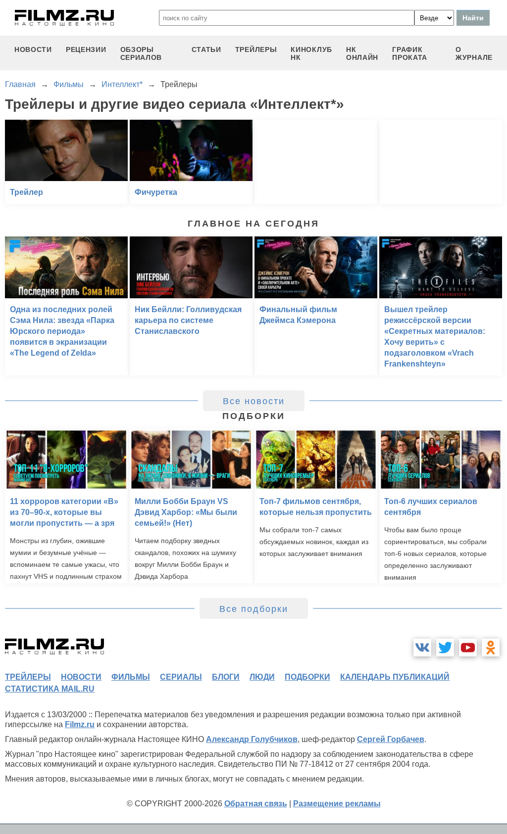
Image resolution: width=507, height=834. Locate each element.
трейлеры (256, 49)
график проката (409, 53)
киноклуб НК (311, 53)
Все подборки (253, 609)
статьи (206, 49)
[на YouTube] (468, 647)
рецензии (86, 49)
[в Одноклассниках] (491, 647)
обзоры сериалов (141, 53)
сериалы (181, 677)
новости (33, 49)
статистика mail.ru (50, 689)
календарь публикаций (395, 677)
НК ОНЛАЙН (362, 53)
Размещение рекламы (337, 803)
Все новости (254, 401)
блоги (226, 677)
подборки (307, 677)
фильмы (130, 677)
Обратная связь (255, 803)
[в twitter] (445, 647)
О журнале (474, 53)
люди (262, 677)
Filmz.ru (80, 724)
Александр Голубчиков (252, 739)
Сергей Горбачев (390, 739)
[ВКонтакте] (422, 647)
